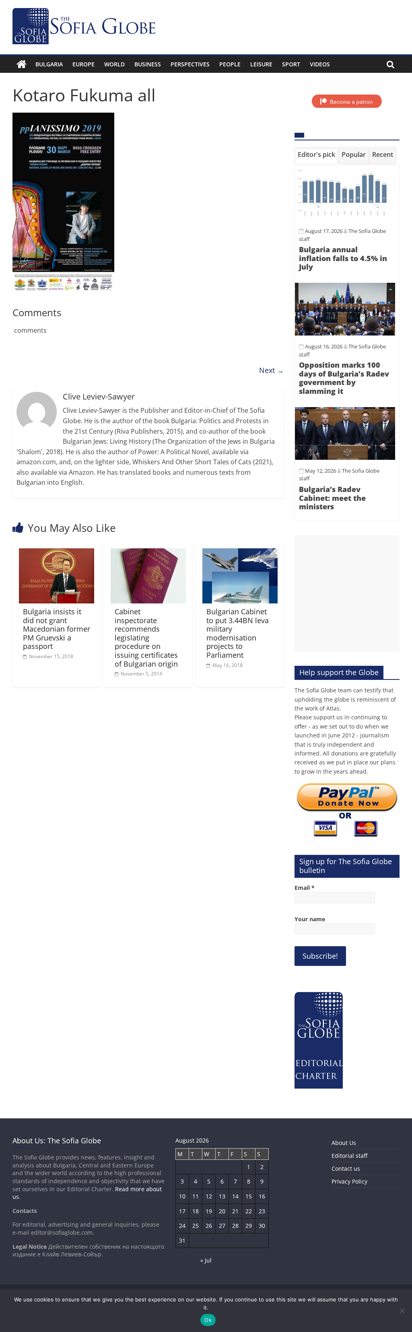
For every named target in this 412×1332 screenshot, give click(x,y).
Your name (310, 919)
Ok (208, 1320)
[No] (402, 1311)
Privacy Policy (349, 1181)
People (230, 64)
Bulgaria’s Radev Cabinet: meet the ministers (332, 497)
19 (209, 1211)
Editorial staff (349, 1155)
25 (195, 1225)
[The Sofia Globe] (21, 64)
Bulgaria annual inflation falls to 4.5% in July (343, 258)
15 (248, 1196)
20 (222, 1211)
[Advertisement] (347, 593)
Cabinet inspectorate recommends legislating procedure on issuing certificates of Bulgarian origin (146, 638)
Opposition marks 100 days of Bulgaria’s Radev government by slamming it (344, 378)
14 (235, 1196)
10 (182, 1196)
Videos (320, 64)
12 (209, 1196)
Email (305, 887)
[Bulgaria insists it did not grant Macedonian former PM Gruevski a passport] (57, 553)
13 (222, 1196)
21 (235, 1211)
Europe (83, 64)
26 (209, 1225)
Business (147, 64)
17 (182, 1211)
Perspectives (190, 64)
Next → (271, 370)
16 (262, 1196)
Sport (291, 64)
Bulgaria (49, 64)
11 (195, 1196)
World (114, 64)
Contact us (346, 1168)
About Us (344, 1143)
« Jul (206, 1260)
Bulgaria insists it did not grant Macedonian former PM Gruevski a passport (56, 629)
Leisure (261, 64)
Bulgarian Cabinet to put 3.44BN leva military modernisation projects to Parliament (237, 633)
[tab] (316, 156)
